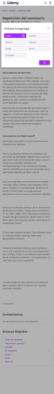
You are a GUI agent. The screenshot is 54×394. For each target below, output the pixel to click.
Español (32, 35)
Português (10, 55)
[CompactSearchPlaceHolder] (45, 3)
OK (44, 62)
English (8, 35)
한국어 (32, 48)
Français (32, 42)
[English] (13, 3)
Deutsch (9, 42)
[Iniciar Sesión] (50, 3)
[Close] (48, 28)
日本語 (8, 48)
